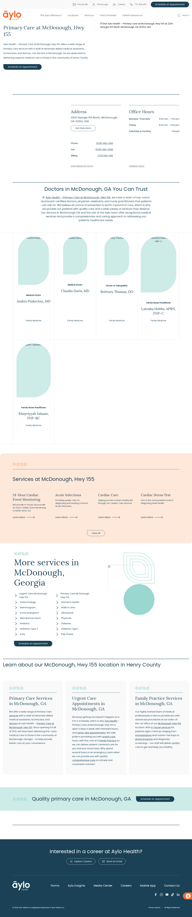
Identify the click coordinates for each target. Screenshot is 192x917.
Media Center (103, 885)
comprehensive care (83, 760)
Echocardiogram (29, 613)
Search (185, 15)
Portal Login (102, 4)
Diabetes (66, 623)
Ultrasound (67, 613)
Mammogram (28, 607)
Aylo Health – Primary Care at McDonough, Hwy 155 (78, 197)
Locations (73, 15)
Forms (55, 885)
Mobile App (148, 885)
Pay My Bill (83, 4)
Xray (22, 634)
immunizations (143, 735)
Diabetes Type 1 (69, 629)
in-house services (161, 727)
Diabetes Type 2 (29, 629)
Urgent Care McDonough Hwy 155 (33, 595)
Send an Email (114, 861)
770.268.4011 (140, 4)
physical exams (144, 739)
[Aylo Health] (12, 15)
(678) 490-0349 (104, 149)
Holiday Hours (136, 166)
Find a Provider (108, 15)
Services (89, 15)
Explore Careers (83, 861)
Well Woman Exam (30, 618)
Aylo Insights (76, 885)
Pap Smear (67, 634)
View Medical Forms (82, 166)
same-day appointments (91, 733)
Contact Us (172, 885)
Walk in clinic (68, 607)
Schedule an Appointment (170, 4)
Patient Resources (133, 15)
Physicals (66, 618)
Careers (121, 4)
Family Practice (107, 741)
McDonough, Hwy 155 (169, 723)
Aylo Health (111, 721)
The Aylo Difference (50, 15)
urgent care (108, 737)
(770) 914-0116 (105, 156)
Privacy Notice (154, 907)
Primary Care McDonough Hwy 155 (75, 595)
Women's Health (70, 602)
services (13, 716)
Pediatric (25, 623)
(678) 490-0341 (104, 143)
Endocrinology (28, 602)
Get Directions (83, 128)
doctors (13, 723)
